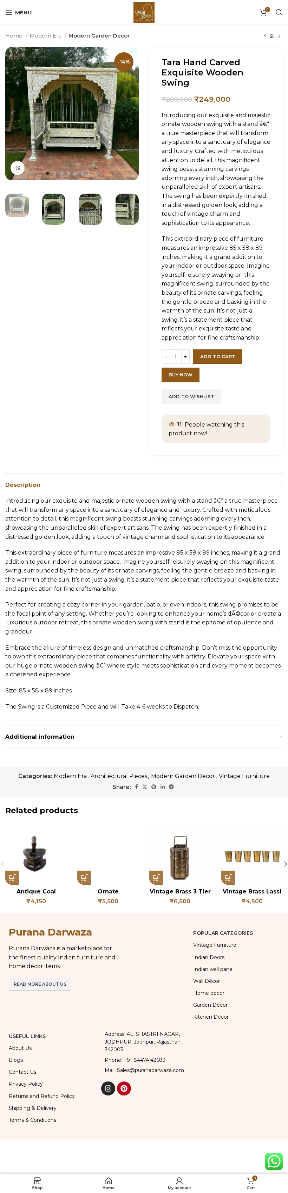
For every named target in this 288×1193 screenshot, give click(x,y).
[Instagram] (108, 1088)
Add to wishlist (191, 396)
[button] (12, 878)
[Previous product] (265, 35)
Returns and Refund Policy (42, 1096)
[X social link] (144, 786)
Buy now (180, 374)
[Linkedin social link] (162, 786)
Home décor (208, 993)
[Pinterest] (124, 1088)
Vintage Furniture (244, 776)
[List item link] (143, 1060)
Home (14, 35)
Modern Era (46, 35)
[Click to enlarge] (18, 168)
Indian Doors (208, 957)
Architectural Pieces (119, 776)
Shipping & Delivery (33, 1108)
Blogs (16, 1060)
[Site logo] (144, 11)
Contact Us (22, 1072)
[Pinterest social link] (153, 786)
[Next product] (279, 35)
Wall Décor (206, 981)
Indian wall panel (213, 969)
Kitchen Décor (211, 1017)
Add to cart (217, 356)
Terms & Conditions (32, 1120)
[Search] (279, 12)
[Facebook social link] (136, 786)
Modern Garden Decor (99, 35)
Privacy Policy (26, 1084)
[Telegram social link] (171, 786)
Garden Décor (210, 1005)
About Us (20, 1048)
